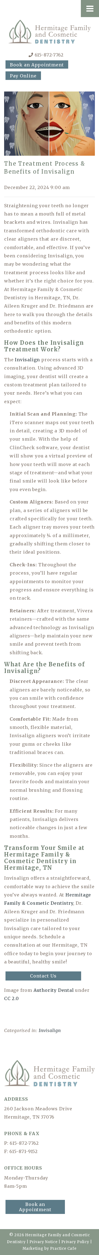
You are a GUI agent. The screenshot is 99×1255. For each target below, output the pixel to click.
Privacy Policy (75, 1242)
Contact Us (43, 976)
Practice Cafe (63, 1248)
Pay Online (23, 76)
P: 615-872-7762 (21, 1143)
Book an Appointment (37, 65)
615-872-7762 (49, 55)
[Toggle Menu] (90, 8)
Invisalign (27, 359)
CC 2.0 (11, 998)
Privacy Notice (43, 1242)
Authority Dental (54, 990)
